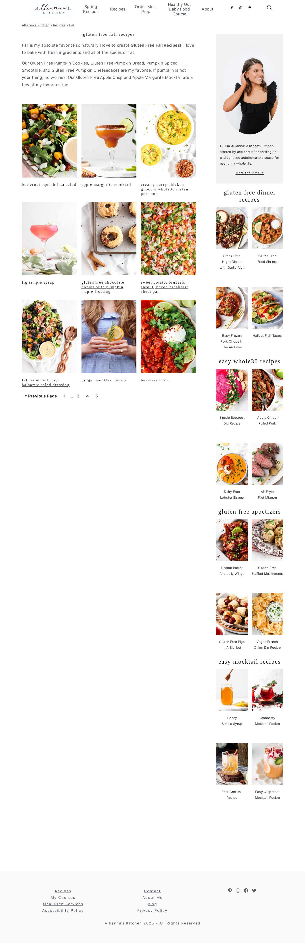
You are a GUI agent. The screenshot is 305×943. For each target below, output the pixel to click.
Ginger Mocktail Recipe (104, 380)
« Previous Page (41, 397)
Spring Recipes (90, 9)
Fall (71, 25)
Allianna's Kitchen (35, 25)
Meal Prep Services (63, 904)
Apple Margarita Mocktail (157, 77)
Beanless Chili (155, 380)
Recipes (117, 9)
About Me (152, 897)
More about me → (250, 173)
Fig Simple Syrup (38, 282)
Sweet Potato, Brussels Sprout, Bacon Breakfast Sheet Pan (164, 287)
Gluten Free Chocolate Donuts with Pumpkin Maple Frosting (102, 287)
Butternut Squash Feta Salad (49, 184)
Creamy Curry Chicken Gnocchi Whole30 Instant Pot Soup (165, 189)
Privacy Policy (152, 910)
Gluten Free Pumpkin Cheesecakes (85, 70)
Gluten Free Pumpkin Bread (117, 63)
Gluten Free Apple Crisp (99, 77)
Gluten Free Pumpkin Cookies (59, 63)
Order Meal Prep (146, 9)
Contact (152, 891)
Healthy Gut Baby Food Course (179, 9)
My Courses (63, 897)
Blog (152, 904)
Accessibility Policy (63, 910)
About (207, 9)
